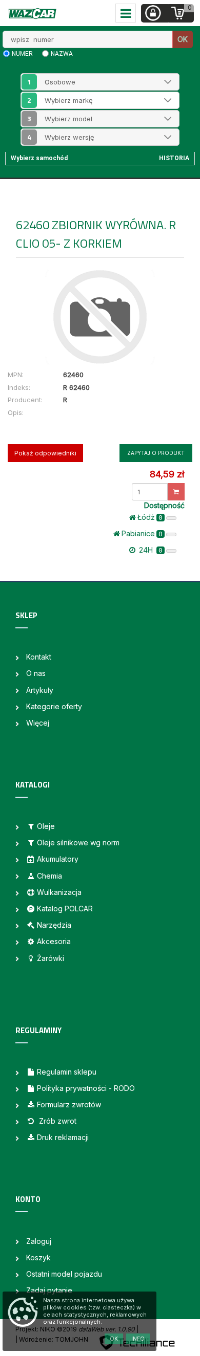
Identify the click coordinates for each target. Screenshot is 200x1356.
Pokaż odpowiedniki (45, 453)
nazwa (62, 53)
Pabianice (142, 533)
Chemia (49, 875)
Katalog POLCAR (65, 908)
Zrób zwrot (56, 1121)
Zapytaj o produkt (156, 453)
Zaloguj (38, 1241)
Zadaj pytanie (49, 1290)
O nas (36, 673)
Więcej (37, 722)
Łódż (150, 517)
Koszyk (38, 1257)
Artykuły (39, 690)
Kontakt (38, 656)
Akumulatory (57, 859)
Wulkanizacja (59, 892)
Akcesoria (54, 941)
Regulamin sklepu (66, 1071)
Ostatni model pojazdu (64, 1274)
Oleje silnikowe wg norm (78, 842)
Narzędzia (54, 925)
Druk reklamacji (63, 1137)
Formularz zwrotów (69, 1104)
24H (150, 549)
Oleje (46, 826)
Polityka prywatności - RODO (86, 1088)
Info (138, 1339)
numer (22, 53)
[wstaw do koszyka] (176, 491)
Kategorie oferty (54, 706)
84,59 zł (167, 474)
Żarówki (50, 958)
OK (182, 39)
